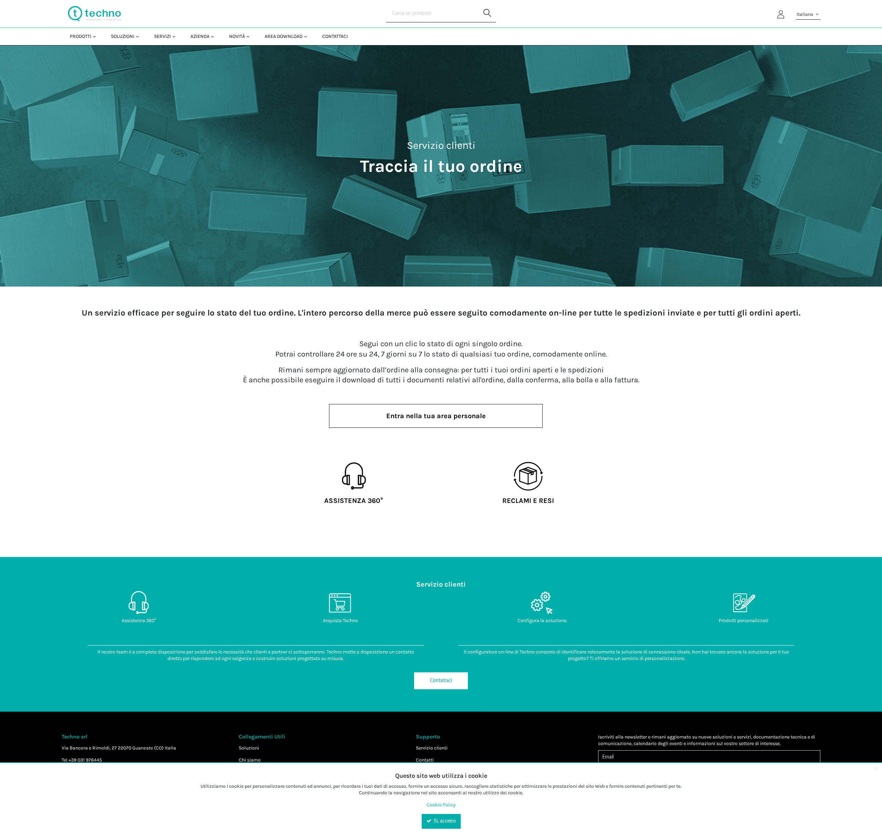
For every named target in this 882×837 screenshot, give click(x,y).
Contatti (425, 760)
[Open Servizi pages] (176, 36)
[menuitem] (82, 36)
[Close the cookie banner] (876, 768)
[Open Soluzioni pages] (140, 36)
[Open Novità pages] (250, 36)
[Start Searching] (487, 13)
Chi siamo (250, 760)
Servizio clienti (432, 748)
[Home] (94, 13)
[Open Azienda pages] (215, 36)
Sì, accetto (444, 821)
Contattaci (441, 680)
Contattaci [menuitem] (335, 36)
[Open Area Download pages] (308, 36)
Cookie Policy (441, 805)
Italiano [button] (805, 14)
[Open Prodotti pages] (97, 36)
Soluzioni (249, 748)
